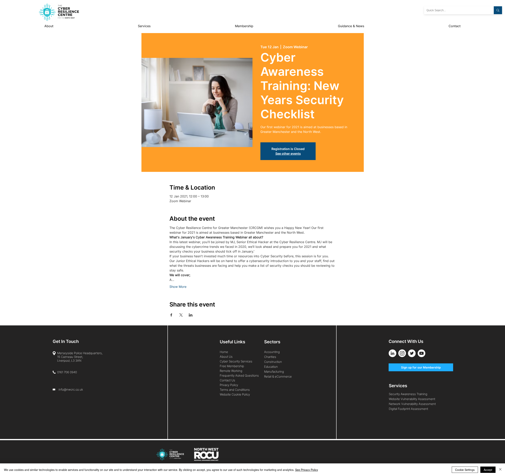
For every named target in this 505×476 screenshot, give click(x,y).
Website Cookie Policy (235, 394)
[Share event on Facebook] (171, 315)
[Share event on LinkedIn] (191, 315)
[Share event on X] (181, 315)
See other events (288, 154)
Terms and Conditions (235, 390)
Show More (177, 287)
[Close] (500, 470)
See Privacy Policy (306, 470)
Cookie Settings (465, 470)
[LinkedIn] (392, 353)
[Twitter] (412, 353)
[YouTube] (421, 353)
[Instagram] (402, 353)
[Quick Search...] (498, 10)
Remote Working (231, 371)
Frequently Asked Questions (239, 375)
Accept (488, 470)
